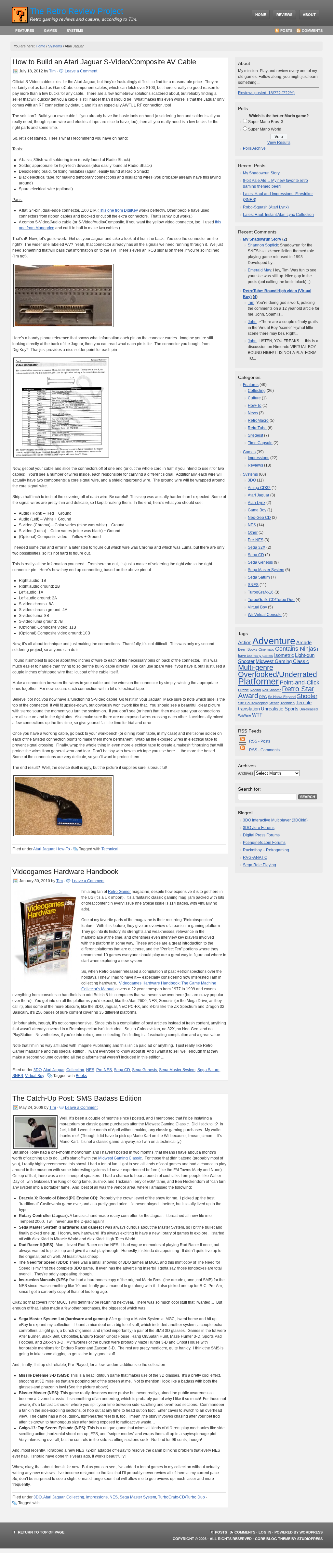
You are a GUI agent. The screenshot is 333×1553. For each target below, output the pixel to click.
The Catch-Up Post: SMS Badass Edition (76, 1098)
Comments (312, 30)
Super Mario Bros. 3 (265, 121)
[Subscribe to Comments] (243, 750)
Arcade (304, 642)
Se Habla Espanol (282, 697)
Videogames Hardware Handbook (65, 872)
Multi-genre (255, 667)
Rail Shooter (271, 690)
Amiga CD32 (259, 487)
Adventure (273, 640)
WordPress (311, 1532)
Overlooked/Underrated (277, 674)
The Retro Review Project (76, 11)
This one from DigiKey (118, 210)
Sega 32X (256, 547)
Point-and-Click (299, 682)
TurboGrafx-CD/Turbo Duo (181, 1497)
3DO (37, 1070)
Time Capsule (260, 443)
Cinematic (266, 649)
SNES (17, 1075)
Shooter (307, 696)
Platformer (258, 681)
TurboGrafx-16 (260, 592)
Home (260, 15)
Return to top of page (41, 1532)
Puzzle (243, 690)
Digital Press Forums (261, 835)
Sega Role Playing (259, 865)
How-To (63, 849)
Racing (255, 690)
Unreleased (309, 709)
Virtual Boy (34, 1075)
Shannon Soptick (263, 245)
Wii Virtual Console (265, 614)
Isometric (284, 655)
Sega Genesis (144, 1070)
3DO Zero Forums (258, 827)
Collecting (75, 1070)
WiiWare (244, 715)
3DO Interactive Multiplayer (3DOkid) (275, 820)
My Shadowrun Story (261, 173)
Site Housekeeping (253, 703)
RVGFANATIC (255, 857)
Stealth (274, 703)
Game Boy (257, 510)
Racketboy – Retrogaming (266, 850)
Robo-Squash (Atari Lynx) (266, 207)
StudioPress (310, 1539)
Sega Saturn (208, 1070)
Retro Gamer (119, 891)
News (253, 413)
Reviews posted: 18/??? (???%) (266, 93)
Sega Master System (177, 1070)
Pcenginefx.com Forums (264, 842)
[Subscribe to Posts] (243, 741)
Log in (265, 1532)
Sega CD (122, 1070)
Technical (109, 849)
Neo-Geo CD (259, 517)
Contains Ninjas (295, 648)
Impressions (97, 1497)
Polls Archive (254, 148)
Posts (286, 30)
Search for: (249, 789)
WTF (257, 715)
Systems (75, 30)
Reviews (284, 15)
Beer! (242, 649)
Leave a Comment (81, 71)
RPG (263, 697)
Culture (254, 398)
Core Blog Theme (272, 1539)
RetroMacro (258, 420)
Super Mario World (264, 129)
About (309, 15)
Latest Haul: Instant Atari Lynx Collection (278, 214)
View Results (278, 142)
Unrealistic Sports (280, 708)
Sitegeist (255, 435)
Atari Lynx (256, 502)
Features (24, 30)
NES (90, 1070)
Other (253, 532)
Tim (52, 71)
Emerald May (259, 270)
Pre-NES (104, 1070)
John (252, 321)
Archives (245, 773)
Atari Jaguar (43, 849)
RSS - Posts (259, 741)
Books (81, 1075)
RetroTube (257, 428)
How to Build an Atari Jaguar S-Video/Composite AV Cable (104, 62)
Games (50, 30)
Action (244, 642)
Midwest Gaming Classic (120, 1158)
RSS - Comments (264, 750)
